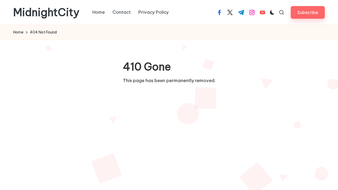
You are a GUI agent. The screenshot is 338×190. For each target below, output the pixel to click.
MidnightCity (46, 12)
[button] (308, 12)
